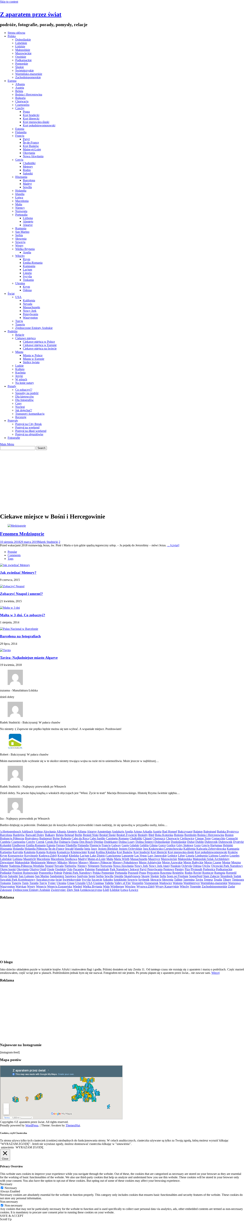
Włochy (20, 255)
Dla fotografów (24, 400)
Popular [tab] (12, 551)
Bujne (56, 838)
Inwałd (69, 848)
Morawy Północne (100, 862)
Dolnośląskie (23, 39)
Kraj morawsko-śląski (36, 122)
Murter (4, 865)
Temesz (208, 879)
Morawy (83, 862)
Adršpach (27, 831)
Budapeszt (45, 838)
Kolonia (51, 852)
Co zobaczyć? (23, 389)
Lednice (172, 855)
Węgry (19, 245)
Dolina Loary (127, 841)
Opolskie (20, 56)
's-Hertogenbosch (10, 831)
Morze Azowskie (172, 862)
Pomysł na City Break (28, 424)
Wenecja (41, 886)
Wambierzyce (191, 883)
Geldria (144, 845)
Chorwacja (21, 101)
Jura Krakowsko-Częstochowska (163, 848)
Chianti (147, 838)
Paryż (26, 139)
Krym (26, 286)
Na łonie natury (24, 382)
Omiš (43, 869)
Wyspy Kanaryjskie (167, 886)
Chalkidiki (29, 163)
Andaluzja (118, 831)
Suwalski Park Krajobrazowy (17, 879)
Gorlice (171, 845)
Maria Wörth (121, 859)
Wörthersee (117, 886)
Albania (20, 84)
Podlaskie (6, 872)
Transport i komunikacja (29, 413)
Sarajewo (70, 876)
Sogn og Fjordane (177, 876)
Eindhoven (18, 845)
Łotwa (19, 197)
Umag (71, 883)
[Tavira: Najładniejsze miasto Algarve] (5, 650)
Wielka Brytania (25, 249)
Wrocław (130, 886)
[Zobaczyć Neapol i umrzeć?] (12, 586)
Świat (11, 293)
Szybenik (143, 879)
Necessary (11, 1188)
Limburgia (201, 855)
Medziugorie (38, 862)
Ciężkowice (187, 838)
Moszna (236, 862)
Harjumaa (216, 845)
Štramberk (226, 876)
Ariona (137, 831)
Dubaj (191, 841)
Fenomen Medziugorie (22, 533)
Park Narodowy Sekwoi (124, 869)
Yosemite (195, 886)
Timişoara (238, 879)
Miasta (19, 352)
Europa (12, 80)
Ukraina (20, 283)
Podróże (13, 331)
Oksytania (29, 152)
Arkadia (147, 831)
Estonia (19, 128)
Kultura (19, 369)
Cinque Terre (203, 838)
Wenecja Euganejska (59, 886)
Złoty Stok (73, 889)
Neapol (49, 865)
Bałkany (50, 835)
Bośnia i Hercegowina (28, 94)
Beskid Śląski (107, 835)
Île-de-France (31, 142)
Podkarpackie (23, 60)
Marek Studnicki (48, 541)
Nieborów (70, 865)
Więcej (215, 972)
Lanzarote (128, 855)
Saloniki (28, 173)
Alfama (81, 831)
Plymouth (196, 869)
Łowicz (133, 889)
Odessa (27, 290)
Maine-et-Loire (32, 149)
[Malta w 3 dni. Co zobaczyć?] (10, 607)
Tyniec (52, 883)
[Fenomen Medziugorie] (17, 525)
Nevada (27, 303)
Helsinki (228, 845)
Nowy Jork (29, 310)
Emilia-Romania (33, 262)
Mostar (226, 862)
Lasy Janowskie (157, 855)
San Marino (22, 231)
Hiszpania (21, 176)
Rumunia (20, 228)
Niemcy (20, 207)
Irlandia (19, 194)
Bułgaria (20, 98)
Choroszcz (158, 838)
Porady (12, 386)
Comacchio (218, 838)
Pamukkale (102, 869)
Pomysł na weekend (27, 427)
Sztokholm (120, 879)
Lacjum (27, 269)
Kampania (29, 266)
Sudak (237, 876)
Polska (12, 36)
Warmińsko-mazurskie (28, 74)
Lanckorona (113, 855)
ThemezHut (73, 1125)
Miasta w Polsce (33, 355)
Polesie (58, 872)
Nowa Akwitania (33, 156)
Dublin (199, 841)
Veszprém (137, 883)
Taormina (189, 879)
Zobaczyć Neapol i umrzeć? (21, 594)
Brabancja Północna (12, 838)
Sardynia (82, 876)
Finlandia (20, 132)
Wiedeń (77, 886)
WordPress (31, 1125)
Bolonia (179, 835)
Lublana (17, 859)
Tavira (199, 879)
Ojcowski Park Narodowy (227, 865)
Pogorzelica (46, 872)
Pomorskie (21, 63)
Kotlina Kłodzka (106, 852)
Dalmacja (65, 841)
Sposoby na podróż (27, 393)
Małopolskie (22, 49)
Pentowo (168, 869)
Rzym (26, 259)
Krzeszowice (15, 855)
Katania (41, 852)
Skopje (145, 876)
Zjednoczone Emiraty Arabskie (34, 328)
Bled (151, 835)
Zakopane (6, 889)
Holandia (20, 190)
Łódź (106, 889)
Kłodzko (74, 855)
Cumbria (5, 841)
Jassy (94, 848)
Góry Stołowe (184, 845)
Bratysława (32, 838)
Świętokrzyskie (24, 70)
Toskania (28, 279)
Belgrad (69, 835)
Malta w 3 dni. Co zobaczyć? (22, 615)
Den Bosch (86, 841)
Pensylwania (30, 314)
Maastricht (29, 859)
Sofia (163, 876)
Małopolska (185, 859)
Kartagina (6, 852)
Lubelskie (21, 43)
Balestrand (209, 831)
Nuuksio (175, 865)
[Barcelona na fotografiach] (19, 628)
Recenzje (20, 417)
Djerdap (98, 841)
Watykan (21, 886)
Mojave (73, 862)
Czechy (19, 108)
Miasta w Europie (33, 358)
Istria (87, 848)
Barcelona (29, 180)
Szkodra (108, 879)
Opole (50, 869)
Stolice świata (31, 362)
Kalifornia (29, 300)
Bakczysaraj (185, 831)
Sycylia (27, 276)
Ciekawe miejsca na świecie (40, 348)
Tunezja (20, 324)
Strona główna (16, 32)
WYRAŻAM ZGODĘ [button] (29, 1147)
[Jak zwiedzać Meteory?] (15, 565)
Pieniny (179, 869)
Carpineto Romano (117, 838)
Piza (187, 869)
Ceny (18, 403)
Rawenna (166, 872)
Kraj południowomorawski (39, 125)
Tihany (227, 879)
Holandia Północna (36, 848)
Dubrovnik (211, 841)
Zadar (231, 886)
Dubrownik (225, 841)
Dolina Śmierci (145, 841)
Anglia (27, 252)
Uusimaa (98, 883)
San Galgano (26, 876)
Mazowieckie (23, 53)
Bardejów (19, 835)
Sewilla (27, 187)
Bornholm (190, 835)
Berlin (78, 835)
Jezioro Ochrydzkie (130, 848)
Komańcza (63, 852)
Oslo (69, 869)
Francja (19, 135)
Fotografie (14, 437)
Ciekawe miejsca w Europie (40, 345)
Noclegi (20, 406)
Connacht (232, 838)
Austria (19, 87)
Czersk (40, 841)
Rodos (27, 170)
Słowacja (155, 879)
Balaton (198, 831)
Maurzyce (154, 859)
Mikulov (62, 862)
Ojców (206, 865)
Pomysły (13, 420)
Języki (19, 376)
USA (18, 297)
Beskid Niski (91, 835)
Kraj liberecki (31, 118)
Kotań (91, 852)
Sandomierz (57, 876)
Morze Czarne (212, 862)
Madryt (27, 183)
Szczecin (97, 879)
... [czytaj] (173, 545)
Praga (26, 111)
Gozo (197, 845)
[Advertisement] (122, 478)
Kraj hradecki (31, 115)
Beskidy (143, 835)
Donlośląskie (178, 841)
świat (58, 879)
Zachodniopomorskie (28, 77)
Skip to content (9, 1)
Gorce (162, 845)
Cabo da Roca (80, 838)
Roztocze (208, 872)
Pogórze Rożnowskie (25, 872)
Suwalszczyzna (45, 879)
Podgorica (209, 869)
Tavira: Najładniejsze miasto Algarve (29, 658)
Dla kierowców (24, 396)
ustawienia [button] (7, 1147)
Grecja (19, 159)
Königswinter (79, 852)
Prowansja (153, 872)
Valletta (109, 883)
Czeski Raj (51, 841)
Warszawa (234, 883)
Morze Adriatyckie (150, 862)
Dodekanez (111, 841)
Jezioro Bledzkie (108, 848)
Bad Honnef (169, 831)
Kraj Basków (31, 146)
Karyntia (18, 852)
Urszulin (80, 883)
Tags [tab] (10, 558)
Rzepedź (231, 872)
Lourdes (234, 855)
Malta (18, 204)
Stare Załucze (211, 876)
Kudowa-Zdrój (48, 855)
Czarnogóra (22, 104)
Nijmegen (94, 865)
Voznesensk (151, 883)
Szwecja (20, 242)
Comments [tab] (14, 555)
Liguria (27, 273)
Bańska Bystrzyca (228, 831)
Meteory (28, 166)
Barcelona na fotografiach (20, 636)
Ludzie (19, 365)
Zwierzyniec (58, 889)
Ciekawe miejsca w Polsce (39, 341)
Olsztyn (34, 869)
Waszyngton (30, 317)
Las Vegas (140, 855)
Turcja (19, 321)
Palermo (90, 869)
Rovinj (197, 872)
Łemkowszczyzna (91, 889)
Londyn (224, 855)
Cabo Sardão (97, 838)
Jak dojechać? (23, 410)
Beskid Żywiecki (126, 835)
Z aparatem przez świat (30, 14)
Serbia (19, 235)
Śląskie (19, 67)
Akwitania (49, 831)
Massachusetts (31, 307)
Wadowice (165, 883)
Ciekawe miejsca (25, 338)
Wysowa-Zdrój (145, 886)
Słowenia (20, 238)
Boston (229, 835)
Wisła (106, 886)
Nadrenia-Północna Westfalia (26, 865)
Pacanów (78, 869)
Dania (75, 841)
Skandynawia (132, 876)
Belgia (19, 91)
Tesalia (218, 879)
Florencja (95, 845)
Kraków (233, 852)
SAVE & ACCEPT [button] (11, 1215)
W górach (21, 379)
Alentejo (28, 221)
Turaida (34, 883)
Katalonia (29, 852)
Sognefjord (195, 876)
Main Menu (7, 444)
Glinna (153, 845)
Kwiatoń (63, 855)
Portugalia (21, 214)
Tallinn (178, 879)
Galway (116, 845)
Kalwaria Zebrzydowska (211, 848)
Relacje (19, 334)
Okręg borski (8, 869)
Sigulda (118, 876)
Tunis (25, 883)
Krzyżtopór (31, 855)
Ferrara (60, 845)
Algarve (28, 225)
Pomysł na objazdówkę (29, 434)
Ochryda (186, 865)
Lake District (98, 855)
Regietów (178, 872)
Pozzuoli (133, 872)
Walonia (178, 883)
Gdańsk (134, 845)
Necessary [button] (6, 1184)
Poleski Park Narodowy (77, 872)
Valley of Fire (122, 883)
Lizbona (28, 218)
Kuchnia (20, 372)
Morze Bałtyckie (193, 862)
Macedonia (22, 201)
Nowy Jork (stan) (159, 865)
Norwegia (21, 211)
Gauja (125, 845)
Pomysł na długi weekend (30, 430)
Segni (91, 876)
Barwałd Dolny (35, 835)
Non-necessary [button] (9, 1201)
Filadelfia (71, 845)
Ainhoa (38, 831)
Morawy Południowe (125, 862)
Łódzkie (20, 46)
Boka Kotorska (164, 835)
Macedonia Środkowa (64, 859)
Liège (181, 855)
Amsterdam (104, 831)
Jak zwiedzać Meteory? (18, 573)
